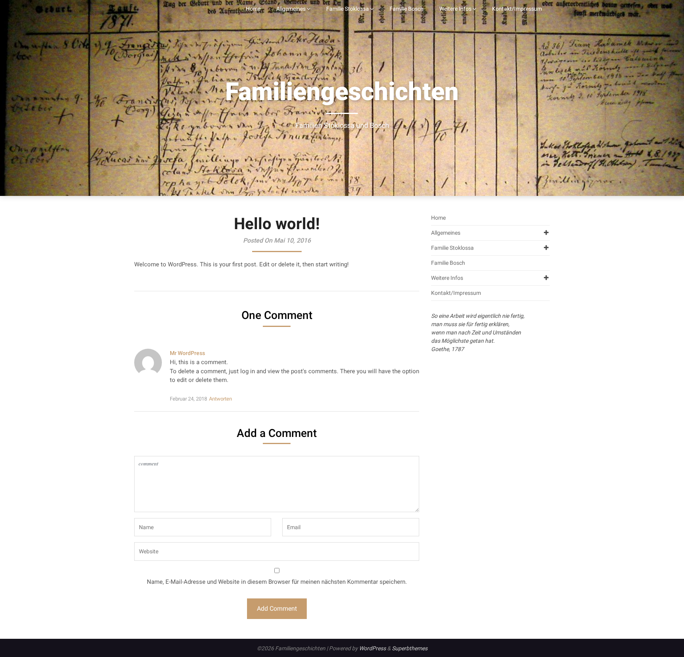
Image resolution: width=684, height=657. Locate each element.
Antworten (220, 399)
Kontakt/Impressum (517, 9)
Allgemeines (291, 9)
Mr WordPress (187, 353)
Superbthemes (410, 648)
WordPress (372, 648)
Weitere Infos (455, 9)
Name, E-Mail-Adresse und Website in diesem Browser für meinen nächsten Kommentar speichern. (277, 581)
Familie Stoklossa (347, 9)
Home (253, 9)
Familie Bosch (407, 9)
